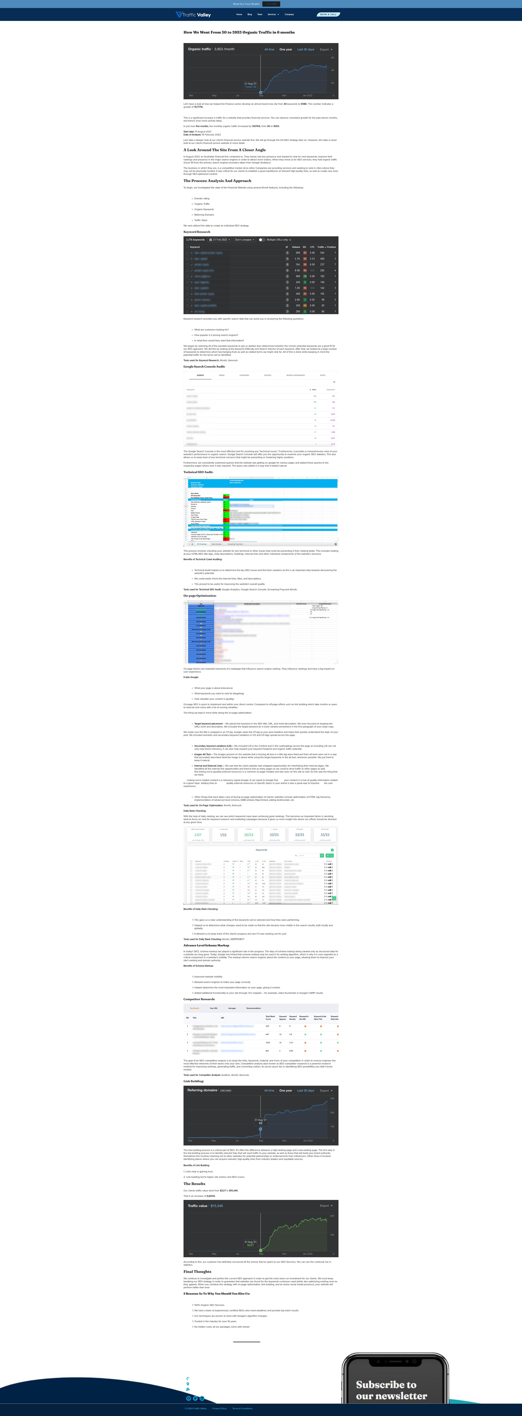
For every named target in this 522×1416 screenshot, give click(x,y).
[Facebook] (188, 1398)
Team (259, 14)
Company (289, 14)
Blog (250, 14)
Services (272, 14)
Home (239, 14)
